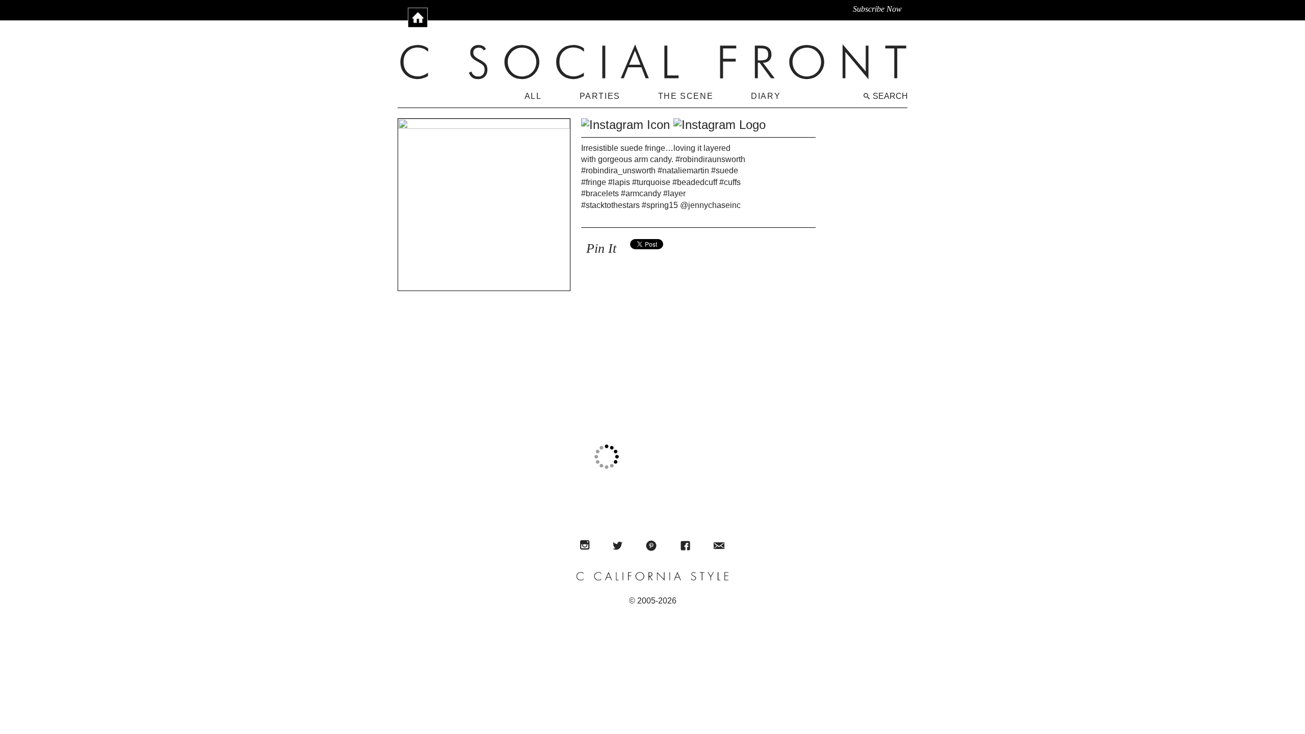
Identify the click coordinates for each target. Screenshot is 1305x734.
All (533, 96)
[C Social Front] (653, 61)
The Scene (685, 96)
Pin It (601, 248)
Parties (600, 96)
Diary (765, 96)
